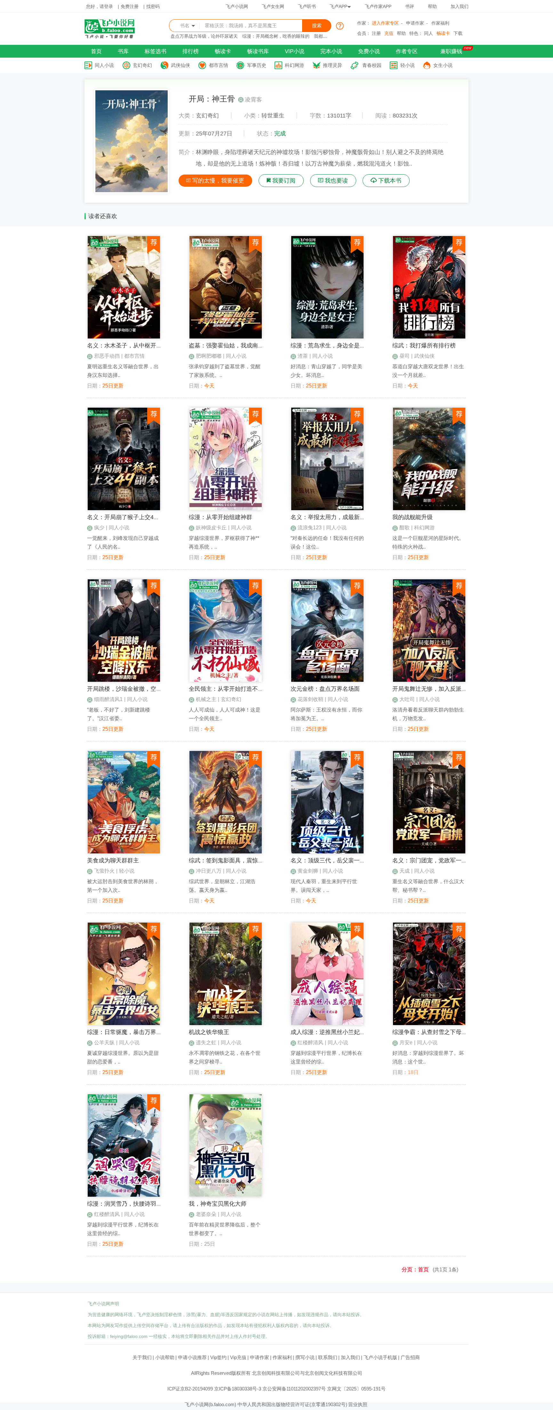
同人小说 (104, 65)
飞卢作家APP (378, 6)
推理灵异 (332, 65)
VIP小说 (294, 51)
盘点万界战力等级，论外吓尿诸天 (204, 36)
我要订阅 (283, 180)
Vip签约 (218, 1357)
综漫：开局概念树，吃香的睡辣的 (275, 36)
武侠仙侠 (180, 65)
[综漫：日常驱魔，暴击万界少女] (124, 1023)
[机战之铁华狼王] (225, 1023)
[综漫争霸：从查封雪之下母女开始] (429, 1023)
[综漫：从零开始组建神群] (225, 508)
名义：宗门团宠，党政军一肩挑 (432, 860)
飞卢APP (338, 6)
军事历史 (256, 65)
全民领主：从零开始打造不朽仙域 (232, 689)
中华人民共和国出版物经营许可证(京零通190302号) (292, 1404)
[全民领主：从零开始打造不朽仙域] (225, 680)
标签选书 (155, 51)
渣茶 (303, 356)
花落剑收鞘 (310, 699)
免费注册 (130, 6)
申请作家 (415, 23)
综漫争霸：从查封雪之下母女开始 (435, 1032)
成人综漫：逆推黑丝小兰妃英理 (331, 1032)
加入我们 (460, 6)
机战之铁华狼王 (209, 1032)
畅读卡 (443, 33)
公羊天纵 (104, 1042)
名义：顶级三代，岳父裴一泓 (328, 860)
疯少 (99, 527)
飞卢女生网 (273, 6)
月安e (406, 1042)
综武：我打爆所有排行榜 (424, 345)
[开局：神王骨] (131, 190)
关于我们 (142, 1357)
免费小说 (369, 51)
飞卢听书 (307, 6)
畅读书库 (258, 51)
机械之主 (206, 699)
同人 (428, 33)
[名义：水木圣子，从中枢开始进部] (124, 336)
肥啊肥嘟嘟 (208, 356)
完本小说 (331, 51)
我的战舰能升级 (412, 517)
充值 (388, 33)
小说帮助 (164, 1357)
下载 (457, 33)
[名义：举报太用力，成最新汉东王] (327, 508)
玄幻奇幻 (142, 65)
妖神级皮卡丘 (211, 527)
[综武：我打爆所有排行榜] (429, 336)
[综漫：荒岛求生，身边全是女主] (327, 336)
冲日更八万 (208, 871)
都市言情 (218, 65)
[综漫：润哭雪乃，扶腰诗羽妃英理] (124, 1195)
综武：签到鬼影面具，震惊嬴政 (229, 860)
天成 (404, 871)
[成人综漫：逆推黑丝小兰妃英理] (327, 1023)
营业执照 (357, 1404)
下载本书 (389, 180)
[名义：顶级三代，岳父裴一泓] (327, 851)
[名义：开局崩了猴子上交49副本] (124, 508)
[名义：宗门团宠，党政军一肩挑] (429, 851)
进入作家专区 (385, 23)
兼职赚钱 (451, 51)
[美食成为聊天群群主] (124, 851)
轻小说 (407, 65)
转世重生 (273, 115)
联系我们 (327, 1357)
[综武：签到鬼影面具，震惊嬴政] (225, 851)
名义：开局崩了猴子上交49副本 (127, 517)
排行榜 (190, 51)
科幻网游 (294, 65)
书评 (409, 6)
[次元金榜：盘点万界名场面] (327, 680)
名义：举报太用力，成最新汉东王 (334, 517)
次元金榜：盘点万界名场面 (325, 689)
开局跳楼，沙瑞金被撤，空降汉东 (130, 689)
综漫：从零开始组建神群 (220, 517)
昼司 (404, 356)
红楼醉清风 (310, 1042)
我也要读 (336, 180)
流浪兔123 (310, 527)
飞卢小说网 (237, 6)
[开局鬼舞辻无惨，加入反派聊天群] (429, 680)
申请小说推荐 (192, 1357)
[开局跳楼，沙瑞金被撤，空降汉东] (124, 680)
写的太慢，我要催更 (218, 180)
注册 (376, 33)
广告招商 (410, 1357)
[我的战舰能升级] (429, 508)
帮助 (432, 6)
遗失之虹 (206, 1042)
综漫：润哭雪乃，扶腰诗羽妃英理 (130, 1204)
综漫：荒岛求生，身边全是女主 (331, 345)
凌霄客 (253, 99)
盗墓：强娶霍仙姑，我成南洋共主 (232, 345)
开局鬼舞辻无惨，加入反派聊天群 (435, 689)
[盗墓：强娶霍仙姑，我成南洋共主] (225, 336)
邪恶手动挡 (107, 356)
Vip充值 (238, 1357)
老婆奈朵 (206, 1214)
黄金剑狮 (308, 871)
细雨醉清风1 (108, 699)
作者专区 (407, 51)
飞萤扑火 (104, 871)
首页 (96, 51)
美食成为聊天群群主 (113, 860)
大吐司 (407, 699)
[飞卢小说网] (112, 36)
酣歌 (404, 527)
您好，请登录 (99, 6)
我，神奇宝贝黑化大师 (217, 1204)
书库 (123, 51)
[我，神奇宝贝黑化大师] (225, 1195)
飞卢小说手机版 (380, 1357)
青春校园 (371, 65)
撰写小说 (305, 1357)
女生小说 (443, 65)
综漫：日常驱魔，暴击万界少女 (127, 1032)
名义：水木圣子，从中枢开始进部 (130, 345)
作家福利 (440, 23)
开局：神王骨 (212, 98)
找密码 (153, 6)
